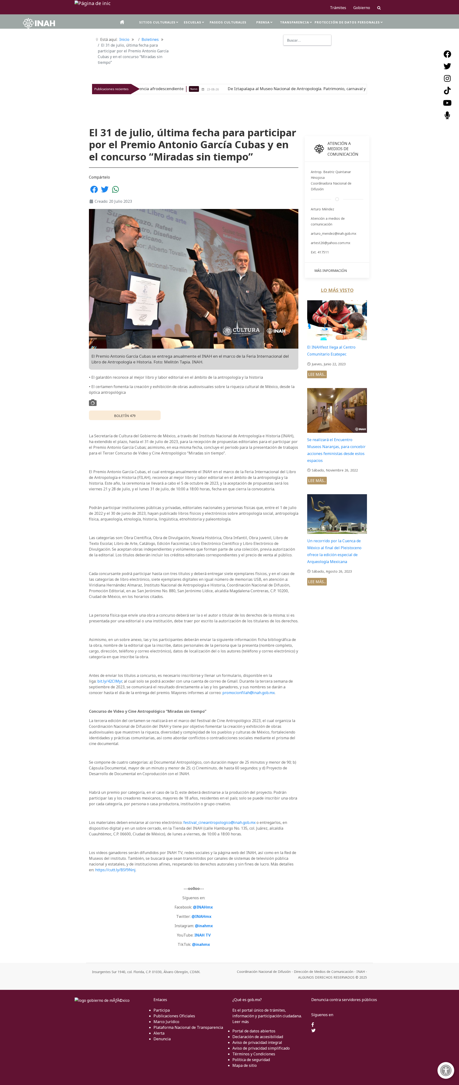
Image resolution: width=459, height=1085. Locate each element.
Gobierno (361, 7)
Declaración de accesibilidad (257, 1036)
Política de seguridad (251, 1059)
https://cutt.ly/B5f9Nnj (115, 869)
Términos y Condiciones (253, 1054)
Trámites (338, 7)
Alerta (158, 1033)
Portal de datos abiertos (253, 1031)
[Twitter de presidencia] (313, 1030)
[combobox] (307, 40)
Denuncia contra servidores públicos (344, 999)
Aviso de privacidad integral (257, 1042)
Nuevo (334, 89)
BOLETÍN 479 (125, 415)
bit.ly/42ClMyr (109, 681)
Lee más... (317, 374)
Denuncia (162, 1038)
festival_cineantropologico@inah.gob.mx (219, 822)
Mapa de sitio (244, 1065)
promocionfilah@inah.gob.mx (248, 692)
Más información (330, 270)
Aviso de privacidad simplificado (261, 1048)
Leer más (240, 1021)
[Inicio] (122, 22)
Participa (161, 1010)
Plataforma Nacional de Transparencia (188, 1027)
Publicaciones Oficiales (174, 1016)
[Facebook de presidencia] (312, 1025)
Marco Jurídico (166, 1021)
